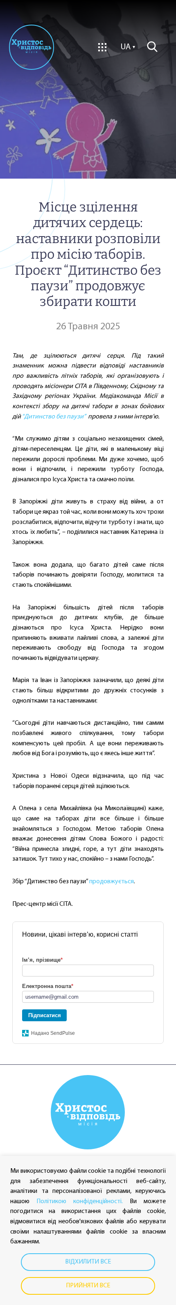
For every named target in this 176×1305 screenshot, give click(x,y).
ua (126, 47)
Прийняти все (88, 1285)
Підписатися (44, 1015)
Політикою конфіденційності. (79, 1201)
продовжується (111, 881)
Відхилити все (88, 1262)
